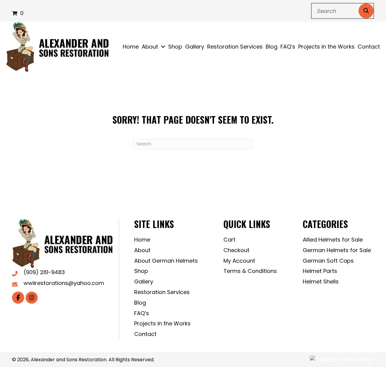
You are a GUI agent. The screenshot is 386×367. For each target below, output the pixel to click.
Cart (229, 239)
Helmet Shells (321, 281)
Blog (140, 302)
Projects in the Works (162, 323)
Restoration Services (162, 292)
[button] (18, 298)
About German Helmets (166, 260)
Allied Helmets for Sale (333, 239)
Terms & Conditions (250, 271)
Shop (141, 271)
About (142, 250)
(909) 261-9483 (44, 272)
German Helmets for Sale (337, 250)
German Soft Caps (328, 260)
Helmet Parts (320, 271)
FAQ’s (141, 313)
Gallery (143, 281)
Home (142, 239)
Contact (145, 334)
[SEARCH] (366, 10)
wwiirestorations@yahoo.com (64, 283)
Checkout (236, 250)
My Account (239, 260)
